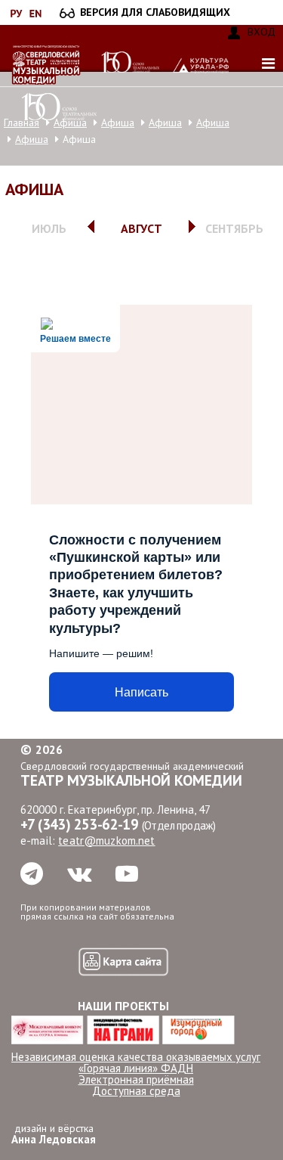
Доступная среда (136, 1091)
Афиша (117, 122)
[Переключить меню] (268, 63)
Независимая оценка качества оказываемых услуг (135, 1057)
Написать (141, 692)
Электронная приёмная (136, 1079)
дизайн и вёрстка (53, 1133)
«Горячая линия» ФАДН (135, 1068)
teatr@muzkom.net (106, 840)
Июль (49, 228)
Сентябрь (234, 228)
